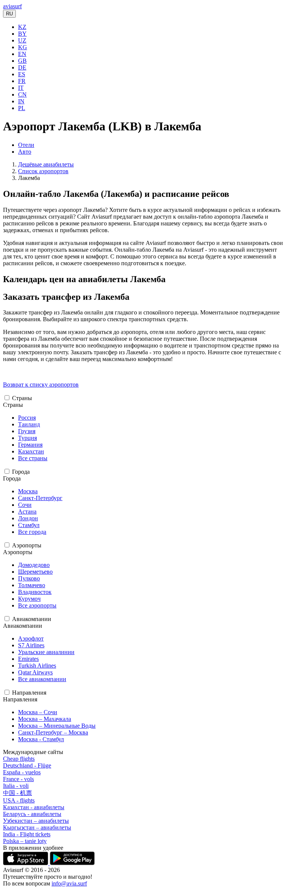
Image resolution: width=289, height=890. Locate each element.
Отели (26, 145)
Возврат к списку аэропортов (41, 384)
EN (22, 54)
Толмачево (31, 585)
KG (22, 47)
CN (22, 94)
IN (21, 101)
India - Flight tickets (26, 834)
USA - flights (19, 800)
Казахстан (31, 451)
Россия (27, 417)
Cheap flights (19, 759)
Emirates (28, 659)
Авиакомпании (31, 619)
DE (22, 67)
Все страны (32, 458)
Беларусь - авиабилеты (32, 814)
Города (21, 471)
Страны (22, 398)
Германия (30, 444)
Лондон (28, 518)
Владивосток (35, 592)
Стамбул (29, 525)
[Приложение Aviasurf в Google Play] (72, 863)
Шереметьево (35, 571)
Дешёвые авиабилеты (46, 164)
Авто (24, 151)
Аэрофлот (31, 638)
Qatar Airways (35, 672)
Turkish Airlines (37, 665)
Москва (28, 491)
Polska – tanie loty (25, 841)
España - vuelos (22, 772)
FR (22, 81)
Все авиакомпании (42, 679)
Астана (27, 511)
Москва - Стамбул (41, 739)
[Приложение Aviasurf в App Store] (26, 863)
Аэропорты (26, 545)
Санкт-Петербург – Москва (53, 732)
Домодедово (34, 565)
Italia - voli (16, 786)
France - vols (18, 779)
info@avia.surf (69, 883)
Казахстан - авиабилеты (33, 807)
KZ (22, 27)
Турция (27, 438)
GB (22, 60)
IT (21, 88)
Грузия (26, 431)
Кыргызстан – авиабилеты (37, 827)
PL (21, 108)
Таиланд (29, 424)
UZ (22, 40)
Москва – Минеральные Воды (57, 725)
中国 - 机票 (17, 793)
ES (21, 74)
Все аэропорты (37, 605)
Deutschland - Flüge (27, 765)
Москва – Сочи (37, 712)
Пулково (29, 578)
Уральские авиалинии (46, 652)
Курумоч (29, 598)
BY (22, 33)
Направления (29, 692)
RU (9, 14)
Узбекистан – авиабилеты (36, 820)
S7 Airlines (31, 645)
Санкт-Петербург (40, 498)
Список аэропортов (43, 171)
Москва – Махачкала (44, 719)
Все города (32, 532)
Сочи (25, 505)
